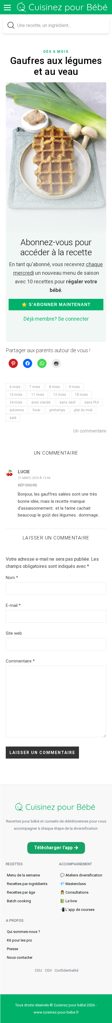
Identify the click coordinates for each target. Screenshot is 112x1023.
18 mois (81, 395)
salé (12, 418)
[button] (56, 848)
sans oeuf (67, 402)
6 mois (14, 387)
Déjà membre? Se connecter (56, 319)
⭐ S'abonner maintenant (56, 304)
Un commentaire (89, 431)
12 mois (59, 395)
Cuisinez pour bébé (63, 7)
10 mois (15, 395)
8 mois (54, 387)
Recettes (14, 864)
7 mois (34, 387)
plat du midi (83, 410)
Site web (14, 633)
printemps (57, 410)
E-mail (13, 605)
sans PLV (91, 402)
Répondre (27, 485)
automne (16, 410)
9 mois (74, 387)
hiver (36, 410)
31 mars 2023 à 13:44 (34, 478)
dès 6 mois (56, 52)
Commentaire (20, 661)
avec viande (41, 402)
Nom (12, 577)
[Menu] (7, 7)
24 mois (15, 402)
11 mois (37, 395)
